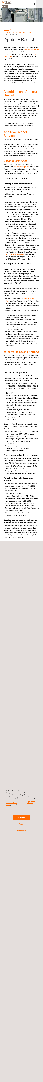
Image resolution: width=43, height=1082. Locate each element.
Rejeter (21, 824)
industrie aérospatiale (21, 167)
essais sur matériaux (31, 49)
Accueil (6, 30)
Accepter (21, 817)
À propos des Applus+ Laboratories (18, 32)
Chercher (34, 4)
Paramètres (21, 831)
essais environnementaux (15, 254)
